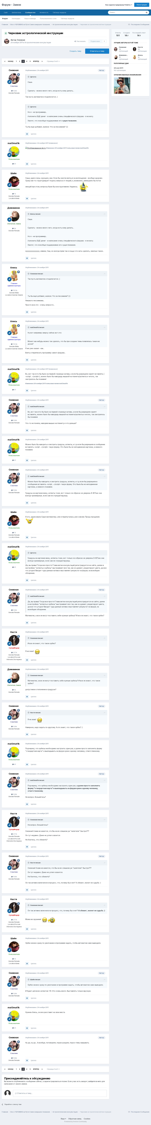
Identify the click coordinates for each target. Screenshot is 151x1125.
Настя (13, 632)
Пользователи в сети (48, 18)
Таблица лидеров (67, 18)
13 (15, 194)
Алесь (13, 267)
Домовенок (13, 208)
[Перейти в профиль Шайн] (14, 181)
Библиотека (16, 12)
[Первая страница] (4, 61)
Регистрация (142, 5)
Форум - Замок (11, 4)
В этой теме (136, 12)
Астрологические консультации (38, 42)
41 (15, 164)
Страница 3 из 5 (53, 61)
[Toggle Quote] (29, 77)
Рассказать (81, 41)
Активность (44, 12)
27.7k (15, 652)
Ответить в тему (97, 51)
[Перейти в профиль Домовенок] (14, 216)
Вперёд (36, 61)
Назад (10, 61)
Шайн (14, 173)
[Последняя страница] (42, 61)
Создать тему (75, 51)
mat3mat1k (13, 143)
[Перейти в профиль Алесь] (14, 276)
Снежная (21, 40)
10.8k (15, 91)
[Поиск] (146, 12)
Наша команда (30, 18)
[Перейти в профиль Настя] (14, 640)
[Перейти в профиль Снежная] (6, 41)
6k (15, 228)
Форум (5, 18)
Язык (63, 1119)
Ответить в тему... (24, 1093)
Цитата (33, 134)
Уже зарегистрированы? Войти (118, 5)
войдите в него (94, 1081)
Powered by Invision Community (75, 1121)
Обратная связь (75, 1119)
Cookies (87, 1119)
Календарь (16, 18)
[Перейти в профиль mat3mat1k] (14, 151)
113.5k (15, 290)
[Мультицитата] (27, 134)
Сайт (6, 12)
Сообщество (30, 12)
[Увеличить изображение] (35, 148)
